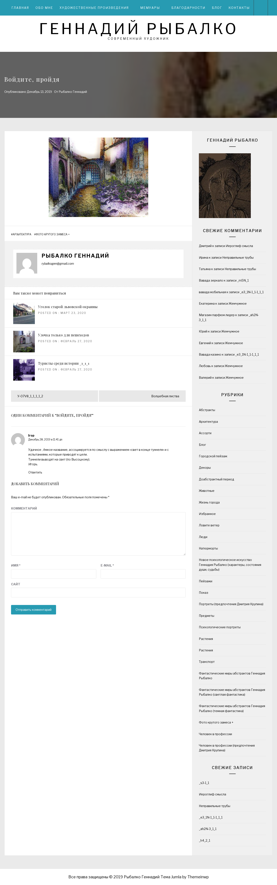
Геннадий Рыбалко (138, 29)
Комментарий (24, 508)
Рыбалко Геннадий (73, 91)
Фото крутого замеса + (53, 234)
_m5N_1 (243, 280)
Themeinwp (198, 877)
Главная (20, 7)
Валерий (205, 377)
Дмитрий (205, 246)
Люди (203, 537)
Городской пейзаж (213, 456)
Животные (206, 490)
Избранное (207, 514)
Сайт (15, 584)
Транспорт (207, 661)
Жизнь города (209, 502)
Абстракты (207, 410)
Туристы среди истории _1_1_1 (63, 363)
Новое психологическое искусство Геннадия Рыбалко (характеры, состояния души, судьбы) (230, 564)
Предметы (206, 615)
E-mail (107, 565)
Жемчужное (238, 303)
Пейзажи (205, 581)
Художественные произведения (94, 7)
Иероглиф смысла (239, 246)
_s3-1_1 (204, 783)
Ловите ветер (209, 525)
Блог (217, 7)
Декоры (205, 467)
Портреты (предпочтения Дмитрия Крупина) (231, 604)
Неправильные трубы (238, 257)
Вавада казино (210, 354)
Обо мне (44, 7)
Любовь (205, 366)
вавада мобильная (212, 292)
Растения (206, 639)
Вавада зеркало (211, 280)
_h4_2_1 (204, 840)
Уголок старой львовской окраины (68, 306)
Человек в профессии (215, 734)
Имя (16, 565)
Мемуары (150, 7)
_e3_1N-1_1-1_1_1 (252, 292)
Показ (203, 592)
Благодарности (188, 7)
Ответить (35, 472)
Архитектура (22, 234)
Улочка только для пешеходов (63, 335)
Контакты (239, 7)
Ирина (203, 257)
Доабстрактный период (216, 479)
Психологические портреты (220, 627)
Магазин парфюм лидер (217, 315)
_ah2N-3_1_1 (207, 829)
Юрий (203, 331)
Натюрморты (208, 548)
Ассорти (205, 433)
